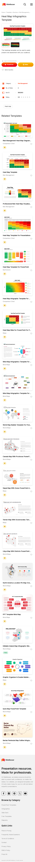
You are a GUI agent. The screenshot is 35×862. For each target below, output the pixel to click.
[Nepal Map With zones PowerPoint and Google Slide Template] (17, 476)
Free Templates (7, 816)
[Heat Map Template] (17, 161)
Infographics (6, 809)
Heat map (8, 106)
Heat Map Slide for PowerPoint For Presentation (17, 330)
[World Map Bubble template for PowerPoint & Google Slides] (17, 413)
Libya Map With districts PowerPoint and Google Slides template (17, 551)
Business (15, 12)
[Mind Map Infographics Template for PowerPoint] (17, 350)
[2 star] (23, 97)
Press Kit (4, 854)
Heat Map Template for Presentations (16, 235)
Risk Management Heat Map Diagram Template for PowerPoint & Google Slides (17, 140)
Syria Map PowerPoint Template (14, 709)
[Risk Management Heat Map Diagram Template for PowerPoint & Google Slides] (17, 129)
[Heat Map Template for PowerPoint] (17, 255)
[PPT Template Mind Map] (17, 603)
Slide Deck (5, 812)
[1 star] (21, 97)
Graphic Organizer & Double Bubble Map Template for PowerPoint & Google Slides (17, 677)
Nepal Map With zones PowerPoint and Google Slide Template (17, 488)
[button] (10, 33)
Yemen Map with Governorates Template (17, 520)
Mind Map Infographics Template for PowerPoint (17, 362)
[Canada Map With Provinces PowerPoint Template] (17, 445)
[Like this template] (31, 144)
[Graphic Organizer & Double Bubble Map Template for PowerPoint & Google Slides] (17, 666)
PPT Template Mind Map (12, 614)
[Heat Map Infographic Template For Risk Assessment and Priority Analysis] (17, 287)
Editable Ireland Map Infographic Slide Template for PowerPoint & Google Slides (17, 646)
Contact (4, 842)
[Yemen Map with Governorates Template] (17, 508)
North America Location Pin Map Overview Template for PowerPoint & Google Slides (17, 583)
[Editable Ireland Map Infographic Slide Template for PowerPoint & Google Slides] (17, 634)
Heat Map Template (10, 172)
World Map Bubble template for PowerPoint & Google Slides (17, 425)
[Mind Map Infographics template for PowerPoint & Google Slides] (17, 382)
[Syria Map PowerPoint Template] (17, 697)
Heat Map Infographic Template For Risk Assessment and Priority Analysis (17, 298)
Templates (9, 12)
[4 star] (27, 97)
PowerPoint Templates (9, 805)
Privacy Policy (6, 846)
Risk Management (24, 12)
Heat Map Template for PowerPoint (16, 267)
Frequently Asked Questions (11, 834)
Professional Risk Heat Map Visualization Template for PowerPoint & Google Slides (17, 204)
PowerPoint (10, 64)
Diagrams (5, 820)
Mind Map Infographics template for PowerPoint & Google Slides (17, 393)
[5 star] (29, 97)
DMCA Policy (6, 850)
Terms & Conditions (8, 838)
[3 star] (25, 97)
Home (3, 12)
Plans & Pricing (6, 831)
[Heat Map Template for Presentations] (17, 224)
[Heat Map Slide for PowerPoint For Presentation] (17, 319)
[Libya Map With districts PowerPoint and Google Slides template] (17, 540)
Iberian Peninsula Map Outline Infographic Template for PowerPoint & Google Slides (17, 740)
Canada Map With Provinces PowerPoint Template (17, 456)
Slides (26, 64)
